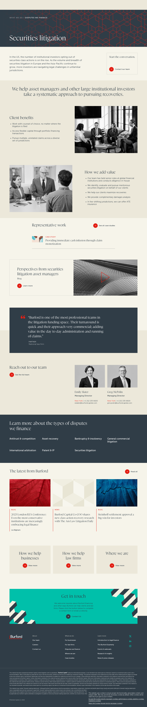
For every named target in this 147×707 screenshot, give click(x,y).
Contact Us (76, 616)
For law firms (69, 645)
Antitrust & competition (23, 438)
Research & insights (105, 653)
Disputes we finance (36, 18)
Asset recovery (50, 438)
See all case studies (107, 225)
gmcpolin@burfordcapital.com (119, 403)
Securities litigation (85, 450)
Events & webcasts (104, 649)
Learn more (28, 286)
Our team (36, 640)
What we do (16, 18)
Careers (35, 645)
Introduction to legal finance (108, 640)
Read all (134, 471)
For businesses (70, 640)
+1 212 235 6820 (91, 401)
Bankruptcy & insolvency (88, 438)
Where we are (70, 653)
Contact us (36, 649)
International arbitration (23, 450)
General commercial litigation (118, 440)
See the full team (22, 375)
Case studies (69, 658)
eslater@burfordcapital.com (86, 403)
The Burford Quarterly (106, 645)
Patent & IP (48, 450)
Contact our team (122, 69)
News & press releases (106, 658)
